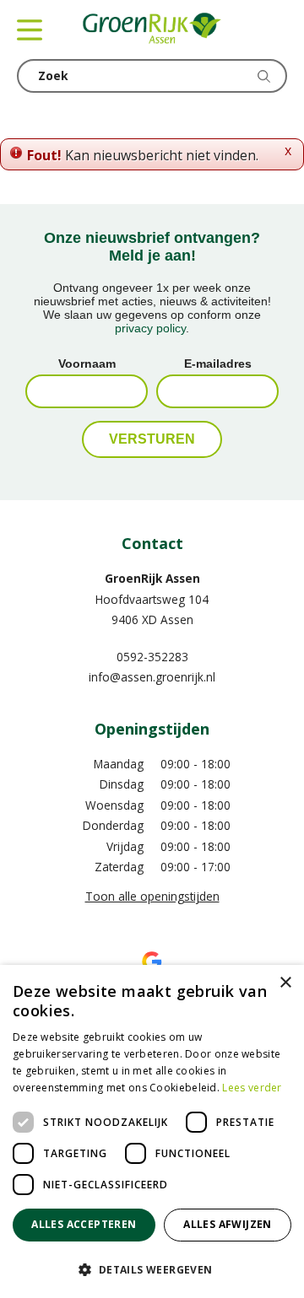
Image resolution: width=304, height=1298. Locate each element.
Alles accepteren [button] (83, 1224)
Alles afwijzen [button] (227, 1224)
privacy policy (150, 328)
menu (29, 29)
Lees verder (251, 1087)
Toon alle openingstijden (152, 896)
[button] (152, 1269)
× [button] (285, 983)
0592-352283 (152, 657)
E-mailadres (218, 363)
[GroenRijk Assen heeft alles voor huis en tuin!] (152, 29)
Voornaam (87, 363)
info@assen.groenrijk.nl (152, 677)
